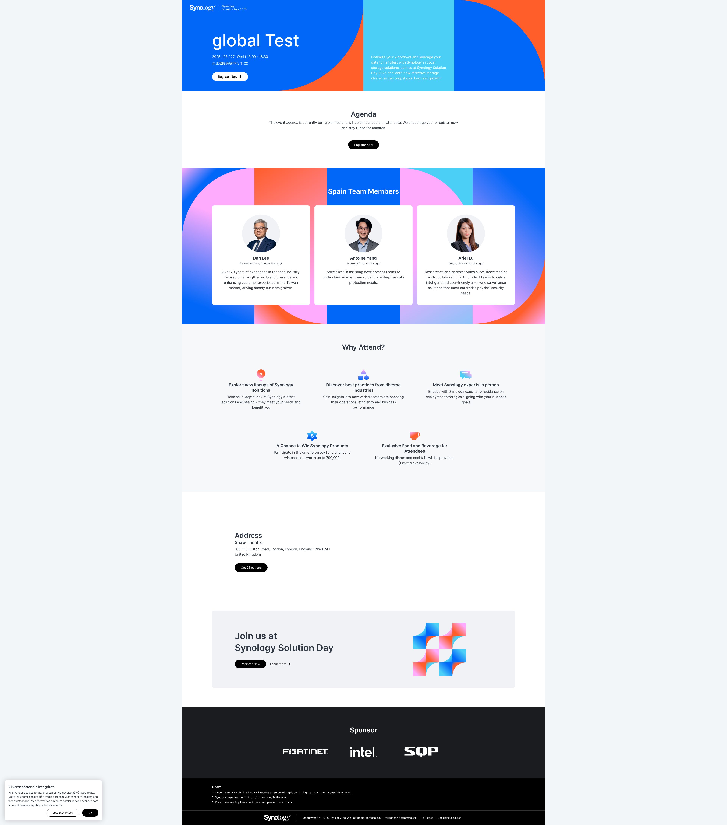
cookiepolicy (54, 805)
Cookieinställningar (449, 817)
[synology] (280, 817)
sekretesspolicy (30, 805)
